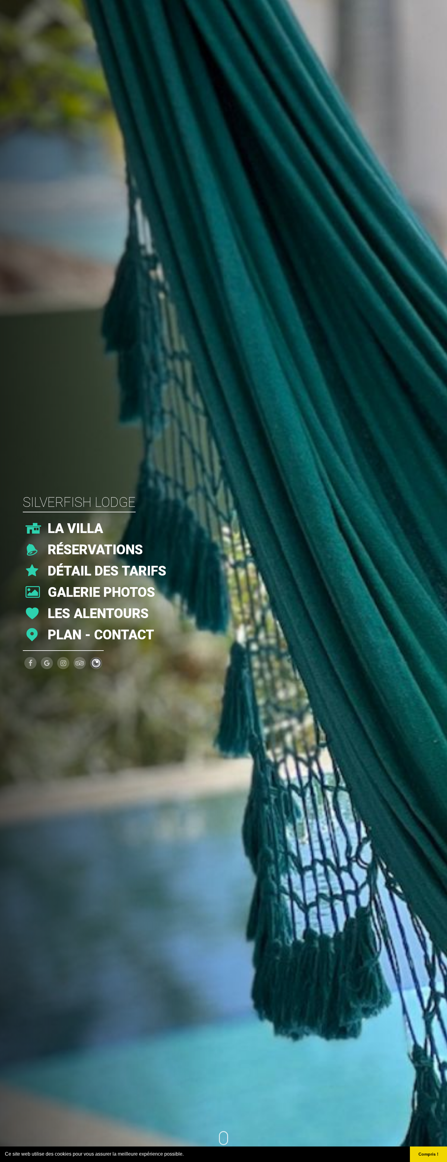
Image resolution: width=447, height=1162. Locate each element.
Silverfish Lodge (79, 502)
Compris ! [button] (428, 1154)
